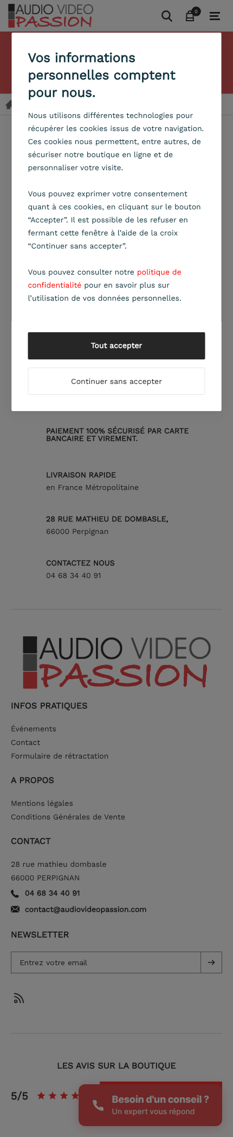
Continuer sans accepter (116, 381)
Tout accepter (117, 345)
